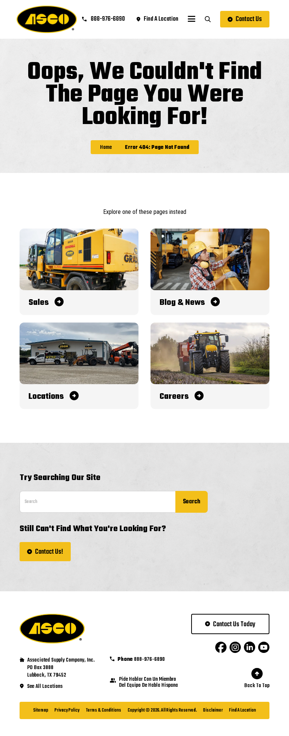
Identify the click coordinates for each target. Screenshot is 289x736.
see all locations (44, 687)
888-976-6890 (107, 19)
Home (106, 148)
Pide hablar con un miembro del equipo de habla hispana (148, 683)
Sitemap (40, 710)
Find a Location (242, 710)
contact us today (234, 624)
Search (191, 502)
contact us (249, 19)
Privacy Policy (67, 710)
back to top (256, 685)
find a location (161, 19)
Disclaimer (213, 710)
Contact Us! (49, 552)
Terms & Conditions (103, 710)
